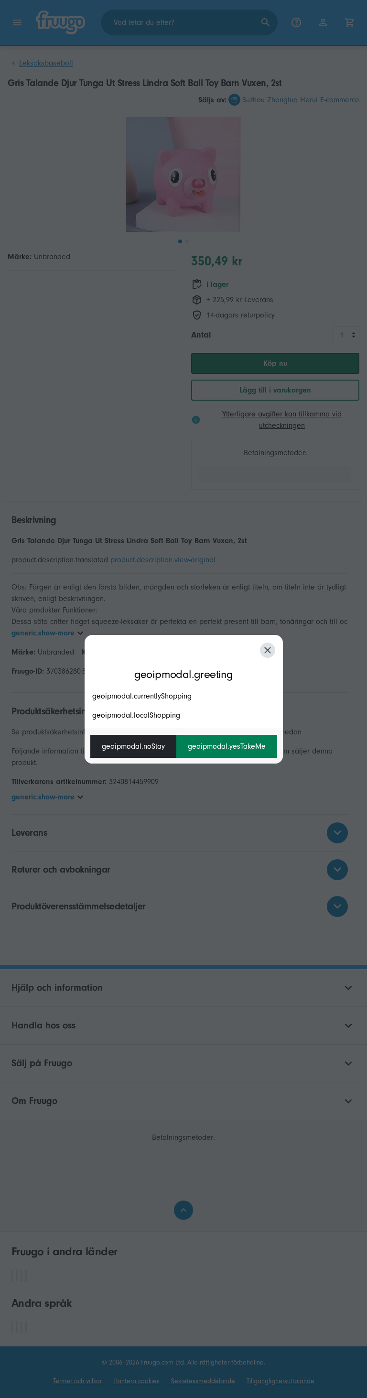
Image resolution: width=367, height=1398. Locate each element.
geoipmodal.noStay (133, 746)
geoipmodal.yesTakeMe (227, 746)
